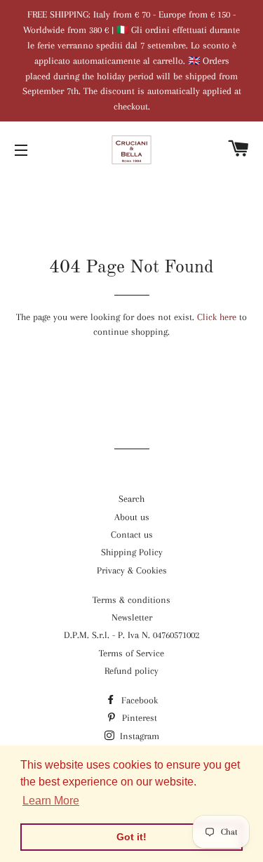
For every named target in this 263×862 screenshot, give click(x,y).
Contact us (132, 534)
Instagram (138, 736)
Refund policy (131, 670)
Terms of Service (131, 653)
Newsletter (132, 617)
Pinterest (138, 717)
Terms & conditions (131, 600)
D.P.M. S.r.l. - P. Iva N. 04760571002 (131, 635)
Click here (216, 317)
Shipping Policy (132, 552)
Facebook (138, 700)
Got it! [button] (131, 836)
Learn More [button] (50, 801)
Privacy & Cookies (132, 570)
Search (131, 498)
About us (131, 517)
